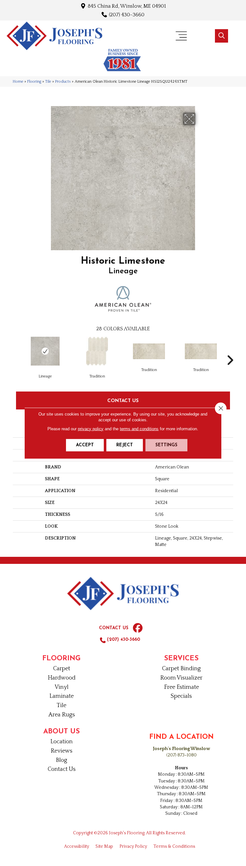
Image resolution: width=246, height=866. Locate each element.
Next (230, 350)
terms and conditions (139, 428)
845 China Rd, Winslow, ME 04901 (127, 6)
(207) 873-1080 (181, 755)
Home (18, 81)
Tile (48, 81)
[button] (221, 36)
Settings (166, 444)
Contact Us (123, 400)
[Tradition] (97, 351)
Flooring (34, 81)
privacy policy (90, 428)
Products (63, 81)
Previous (16, 350)
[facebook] (138, 628)
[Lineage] (45, 351)
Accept (85, 444)
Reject (124, 444)
